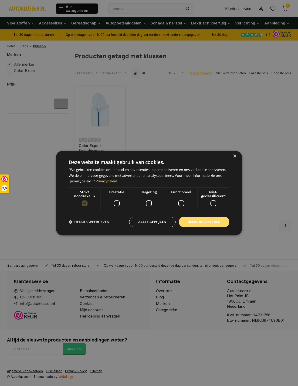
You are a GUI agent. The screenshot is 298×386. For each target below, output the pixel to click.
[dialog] (149, 193)
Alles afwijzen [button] (152, 221)
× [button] (234, 156)
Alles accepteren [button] (204, 221)
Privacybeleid (106, 181)
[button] (89, 222)
